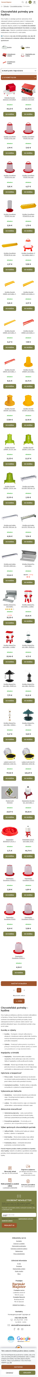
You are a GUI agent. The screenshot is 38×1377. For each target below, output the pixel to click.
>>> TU (9, 1362)
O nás (19, 1264)
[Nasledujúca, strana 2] (19, 990)
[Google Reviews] (23, 1339)
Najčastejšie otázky (19, 1269)
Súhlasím (27, 1373)
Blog (19, 1274)
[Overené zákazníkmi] (11, 1339)
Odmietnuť (9, 1373)
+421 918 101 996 (20, 1318)
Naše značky (19, 1271)
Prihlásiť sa (9, 1225)
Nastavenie (18, 1367)
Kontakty (19, 1241)
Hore (20, 1001)
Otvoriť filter (10, 77)
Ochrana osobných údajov (19, 1248)
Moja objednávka (19, 1254)
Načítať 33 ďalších (19, 983)
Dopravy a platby (19, 1243)
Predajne (19, 1266)
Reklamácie (19, 1251)
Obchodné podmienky (19, 1246)
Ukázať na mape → (19, 1305)
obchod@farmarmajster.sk (20, 1325)
